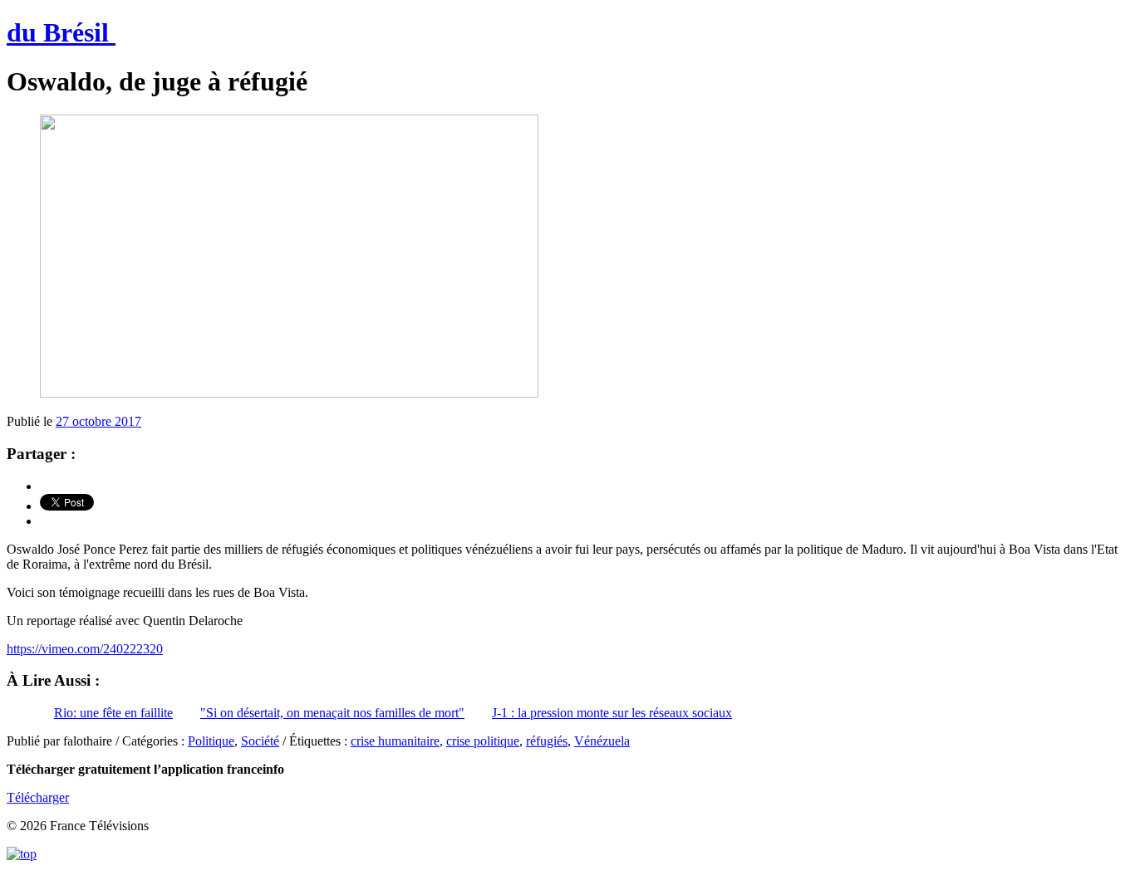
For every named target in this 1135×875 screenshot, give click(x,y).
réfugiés (547, 741)
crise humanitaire (395, 741)
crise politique (482, 741)
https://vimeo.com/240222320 (85, 649)
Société (260, 741)
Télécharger (38, 797)
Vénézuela (602, 741)
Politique (211, 741)
